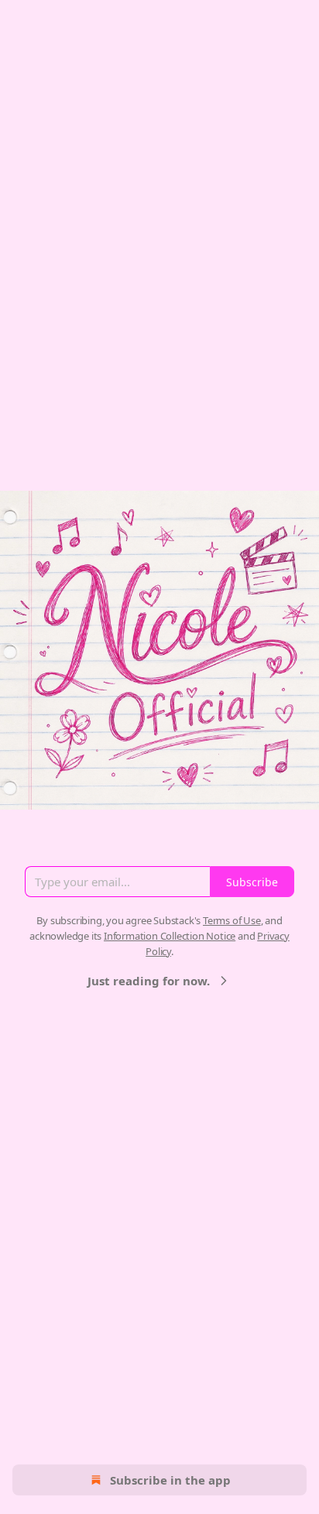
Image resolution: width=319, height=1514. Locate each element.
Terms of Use (232, 920)
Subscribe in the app (170, 1480)
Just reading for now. (148, 980)
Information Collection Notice (169, 936)
